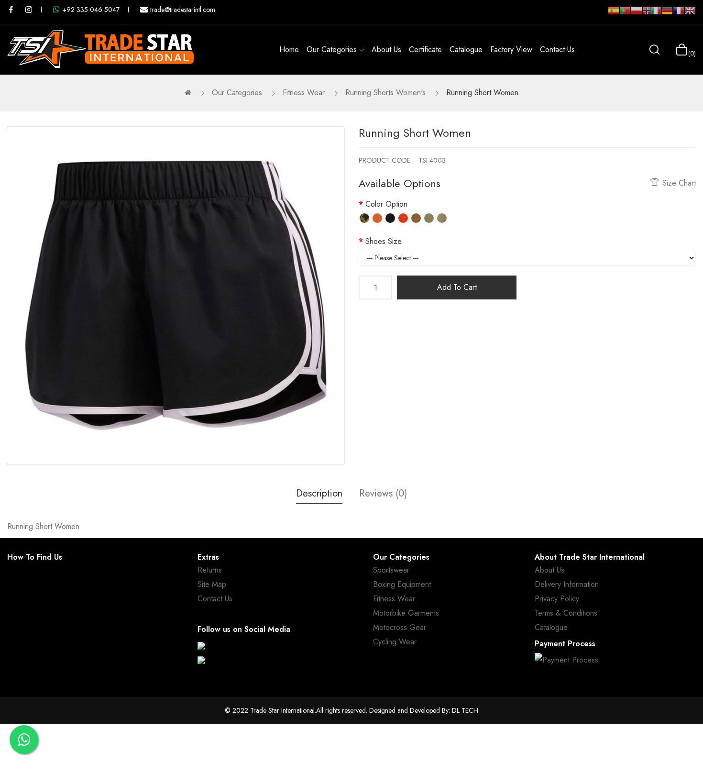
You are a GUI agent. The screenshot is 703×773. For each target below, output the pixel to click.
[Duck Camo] (364, 218)
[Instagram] (201, 660)
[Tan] (416, 218)
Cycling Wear (395, 641)
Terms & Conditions (566, 612)
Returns (210, 569)
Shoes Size (383, 241)
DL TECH (465, 710)
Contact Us (215, 598)
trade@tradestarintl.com (182, 9)
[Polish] (636, 14)
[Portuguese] (625, 14)
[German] (667, 14)
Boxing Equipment (402, 584)
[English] (690, 14)
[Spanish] (613, 14)
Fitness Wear (304, 92)
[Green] (429, 218)
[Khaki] (442, 218)
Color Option (386, 204)
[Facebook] (201, 646)
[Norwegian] (646, 12)
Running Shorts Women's (385, 92)
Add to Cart (457, 287)
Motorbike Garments (406, 612)
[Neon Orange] (403, 218)
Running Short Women (482, 92)
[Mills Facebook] (11, 9)
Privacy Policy (557, 598)
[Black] (390, 218)
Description (319, 493)
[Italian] (655, 14)
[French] (678, 14)
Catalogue (551, 627)
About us (549, 569)
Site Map (212, 584)
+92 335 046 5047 (91, 9)
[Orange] (377, 218)
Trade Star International (282, 710)
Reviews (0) (383, 493)
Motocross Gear (399, 627)
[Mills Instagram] (29, 9)
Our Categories (237, 92)
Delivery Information (567, 584)
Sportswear (391, 569)
